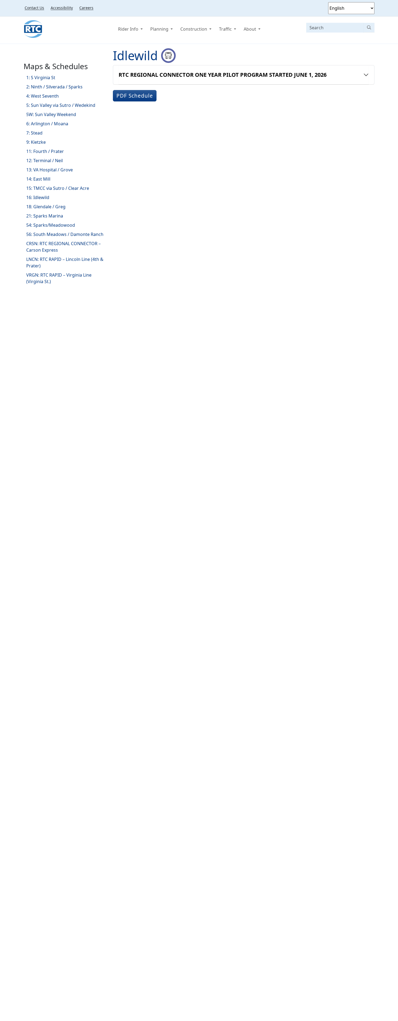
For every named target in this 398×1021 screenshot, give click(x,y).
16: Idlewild (37, 197)
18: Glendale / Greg (46, 207)
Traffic (226, 29)
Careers (86, 7)
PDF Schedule (134, 95)
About (250, 29)
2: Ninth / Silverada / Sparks (54, 87)
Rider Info (128, 29)
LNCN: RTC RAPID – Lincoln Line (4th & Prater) (64, 262)
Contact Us (34, 7)
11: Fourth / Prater (45, 151)
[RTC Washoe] (33, 29)
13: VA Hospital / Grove (49, 170)
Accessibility (62, 7)
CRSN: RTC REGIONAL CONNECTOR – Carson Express (63, 247)
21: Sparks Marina (44, 216)
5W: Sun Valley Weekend (51, 114)
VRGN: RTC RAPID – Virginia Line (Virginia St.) (59, 278)
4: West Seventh (42, 96)
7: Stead (34, 133)
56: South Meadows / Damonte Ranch (64, 234)
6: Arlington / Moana (47, 124)
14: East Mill (38, 179)
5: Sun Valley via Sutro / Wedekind (60, 105)
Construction (194, 29)
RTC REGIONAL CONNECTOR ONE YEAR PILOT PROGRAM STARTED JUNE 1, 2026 (223, 74)
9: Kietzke (36, 142)
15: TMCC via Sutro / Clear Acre (57, 188)
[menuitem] (34, 7)
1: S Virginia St (40, 78)
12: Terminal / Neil (44, 161)
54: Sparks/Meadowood (50, 225)
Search (369, 27)
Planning (159, 29)
